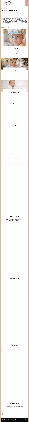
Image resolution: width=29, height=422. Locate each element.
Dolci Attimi (8, 419)
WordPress (17, 420)
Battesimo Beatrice (14, 70)
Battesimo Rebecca (14, 125)
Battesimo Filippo (14, 341)
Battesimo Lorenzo (14, 92)
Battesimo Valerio (14, 216)
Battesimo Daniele (14, 49)
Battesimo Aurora (14, 104)
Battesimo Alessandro (14, 154)
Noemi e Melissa (14, 403)
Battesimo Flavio (14, 278)
